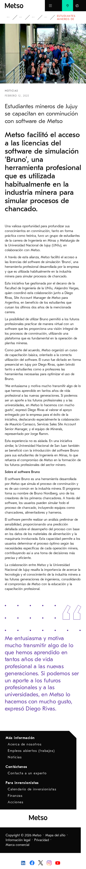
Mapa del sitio (55, 835)
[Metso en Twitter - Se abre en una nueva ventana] (40, 862)
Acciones (15, 802)
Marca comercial (17, 845)
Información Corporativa (11, 17)
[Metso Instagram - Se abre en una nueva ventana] (49, 862)
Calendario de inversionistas (32, 789)
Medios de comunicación (23, 17)
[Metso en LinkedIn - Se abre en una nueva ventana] (23, 862)
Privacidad (41, 840)
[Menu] (50, 5)
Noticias (36, 17)
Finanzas (15, 796)
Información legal (18, 840)
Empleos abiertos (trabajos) (31, 751)
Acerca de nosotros (25, 744)
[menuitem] (67, 5)
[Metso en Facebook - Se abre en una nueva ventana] (32, 862)
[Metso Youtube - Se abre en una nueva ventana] (57, 863)
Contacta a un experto (27, 773)
